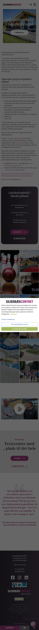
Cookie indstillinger (8, 319)
